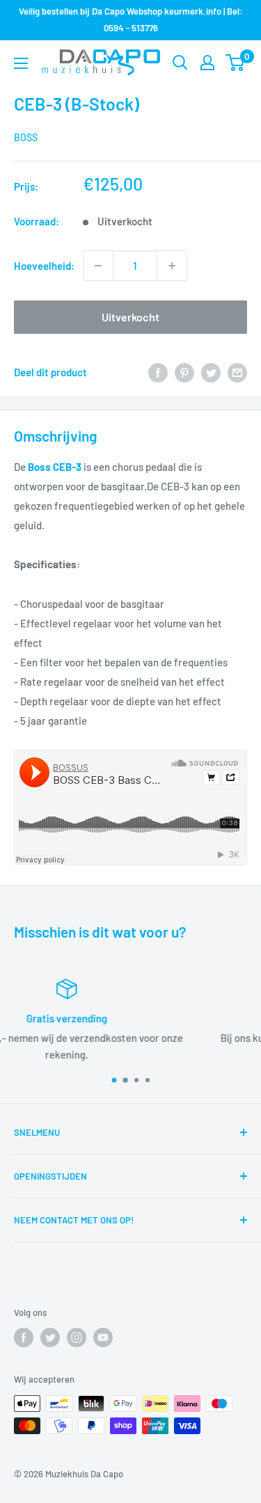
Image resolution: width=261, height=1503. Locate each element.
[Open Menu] (21, 63)
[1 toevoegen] (172, 265)
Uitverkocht (130, 316)
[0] (235, 62)
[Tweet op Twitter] (211, 372)
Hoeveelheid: (44, 265)
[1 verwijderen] (98, 265)
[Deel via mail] (237, 372)
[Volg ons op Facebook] (23, 1337)
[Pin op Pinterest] (184, 372)
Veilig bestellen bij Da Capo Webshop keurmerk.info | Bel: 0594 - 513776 (131, 19)
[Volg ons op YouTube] (103, 1337)
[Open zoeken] (180, 62)
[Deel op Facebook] (158, 372)
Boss (26, 137)
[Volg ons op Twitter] (50, 1337)
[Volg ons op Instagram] (76, 1337)
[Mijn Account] (207, 62)
